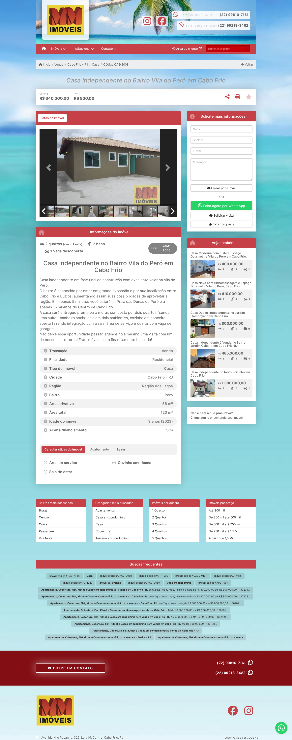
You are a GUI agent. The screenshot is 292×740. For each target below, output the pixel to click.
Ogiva (43, 524)
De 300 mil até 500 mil (225, 517)
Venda (58, 64)
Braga (43, 510)
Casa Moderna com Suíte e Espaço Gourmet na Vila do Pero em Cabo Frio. (218, 254)
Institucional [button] (81, 48)
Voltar (248, 64)
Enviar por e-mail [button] (223, 188)
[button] (50, 167)
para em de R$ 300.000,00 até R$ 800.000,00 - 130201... (145, 610)
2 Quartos (159, 517)
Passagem (46, 531)
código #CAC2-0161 (191, 575)
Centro (44, 517)
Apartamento (105, 510)
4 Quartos (159, 531)
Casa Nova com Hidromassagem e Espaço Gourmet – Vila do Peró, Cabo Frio (220, 284)
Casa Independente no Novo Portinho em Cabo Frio (220, 373)
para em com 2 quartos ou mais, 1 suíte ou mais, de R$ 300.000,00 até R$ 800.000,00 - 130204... (145, 589)
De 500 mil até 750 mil (225, 524)
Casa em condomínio (110, 517)
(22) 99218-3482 (233, 25)
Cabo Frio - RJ (78, 64)
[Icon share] (147, 21)
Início (46, 64)
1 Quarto (158, 510)
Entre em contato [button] (72, 668)
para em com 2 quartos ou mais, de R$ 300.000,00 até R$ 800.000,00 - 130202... (145, 603)
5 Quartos (159, 538)
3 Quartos (159, 524)
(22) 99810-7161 (234, 15)
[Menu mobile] (44, 48)
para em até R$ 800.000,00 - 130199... (145, 623)
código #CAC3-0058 (116, 575)
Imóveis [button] (56, 48)
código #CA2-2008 (64, 575)
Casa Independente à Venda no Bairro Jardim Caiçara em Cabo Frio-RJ (218, 344)
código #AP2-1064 (213, 582)
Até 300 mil (217, 510)
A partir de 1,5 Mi (221, 538)
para (110, 582)
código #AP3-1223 (77, 582)
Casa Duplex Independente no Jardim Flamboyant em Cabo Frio (217, 314)
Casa (95, 64)
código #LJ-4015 (228, 575)
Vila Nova (45, 538)
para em (146, 630)
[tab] (52, 118)
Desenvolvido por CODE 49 (241, 737)
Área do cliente (187, 48)
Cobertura (103, 531)
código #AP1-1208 (153, 575)
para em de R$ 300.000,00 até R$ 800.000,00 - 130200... (145, 616)
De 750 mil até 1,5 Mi (223, 531)
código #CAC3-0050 (144, 582)
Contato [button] (107, 48)
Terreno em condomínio (112, 538)
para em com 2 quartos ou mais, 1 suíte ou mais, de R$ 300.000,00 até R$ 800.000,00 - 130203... (145, 596)
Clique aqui (198, 417)
